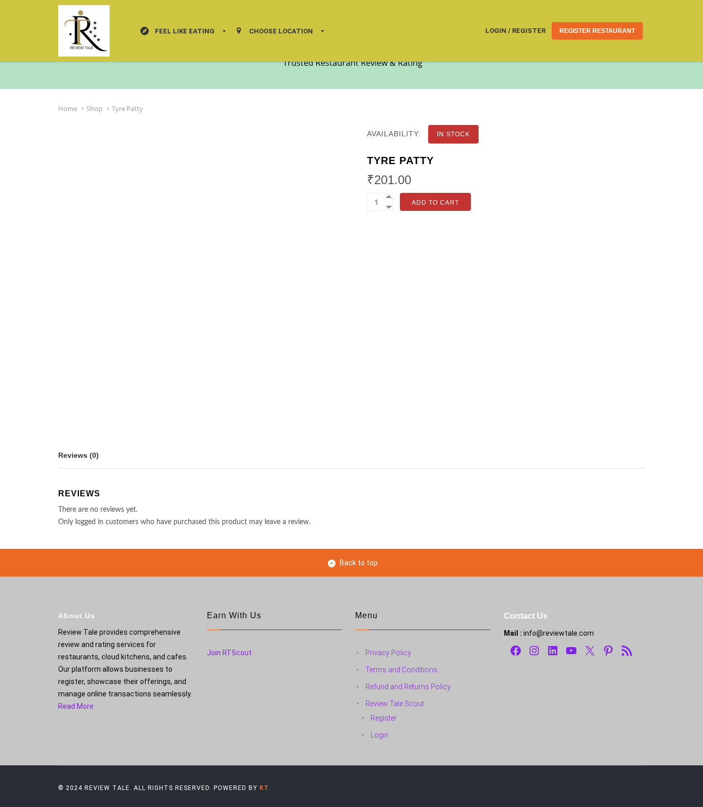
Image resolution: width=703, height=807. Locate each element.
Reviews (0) (78, 455)
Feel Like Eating (185, 31)
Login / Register (515, 30)
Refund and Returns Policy (408, 687)
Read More (76, 706)
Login (380, 735)
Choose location (281, 31)
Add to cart (435, 202)
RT (264, 788)
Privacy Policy (388, 653)
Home (67, 108)
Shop (94, 108)
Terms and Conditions (401, 670)
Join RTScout (229, 653)
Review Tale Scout (394, 704)
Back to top (359, 563)
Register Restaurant (597, 30)
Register (384, 718)
